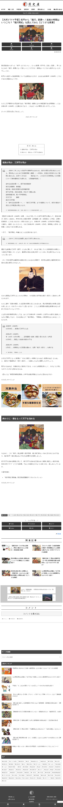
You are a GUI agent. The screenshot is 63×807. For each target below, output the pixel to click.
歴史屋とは (11, 796)
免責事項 (31, 801)
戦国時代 (5, 515)
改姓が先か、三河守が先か (29, 149)
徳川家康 (27, 515)
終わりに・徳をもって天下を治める (32, 152)
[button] (60, 657)
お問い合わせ (11, 799)
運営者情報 (31, 799)
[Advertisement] (31, 58)
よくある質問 (31, 796)
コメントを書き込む (31, 614)
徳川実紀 (20, 515)
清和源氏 (45, 515)
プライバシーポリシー (51, 799)
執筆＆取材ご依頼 (51, 796)
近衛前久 (58, 515)
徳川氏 (33, 515)
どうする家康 (13, 515)
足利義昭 (51, 515)
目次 (29, 146)
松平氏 (38, 515)
